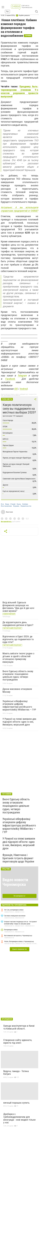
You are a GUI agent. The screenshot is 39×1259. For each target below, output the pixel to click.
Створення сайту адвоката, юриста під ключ (17, 1041)
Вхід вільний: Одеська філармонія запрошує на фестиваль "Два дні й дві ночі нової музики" (18, 606)
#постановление (6, 506)
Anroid (23, 388)
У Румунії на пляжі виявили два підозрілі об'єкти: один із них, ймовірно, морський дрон (19, 721)
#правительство (25, 506)
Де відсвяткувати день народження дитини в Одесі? (17, 624)
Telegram (22, 375)
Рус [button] (7, 11)
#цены (19, 504)
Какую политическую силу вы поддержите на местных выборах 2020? (19, 408)
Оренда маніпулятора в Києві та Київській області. (19, 1027)
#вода (7, 504)
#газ (2, 504)
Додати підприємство (19, 949)
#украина (16, 506)
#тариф (12, 504)
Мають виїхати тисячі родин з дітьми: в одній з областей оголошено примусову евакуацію (18, 657)
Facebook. (10, 378)
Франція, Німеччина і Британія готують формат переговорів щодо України (18, 858)
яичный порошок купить (16, 1102)
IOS (15, 388)
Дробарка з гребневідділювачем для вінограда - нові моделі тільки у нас (19, 1118)
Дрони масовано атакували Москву (17, 690)
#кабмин (25, 504)
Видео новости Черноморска (15, 882)
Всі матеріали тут (19, 896)
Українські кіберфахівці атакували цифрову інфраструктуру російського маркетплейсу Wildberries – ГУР (19, 705)
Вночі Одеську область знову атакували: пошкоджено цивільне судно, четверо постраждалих (17, 675)
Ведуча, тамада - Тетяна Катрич (16, 1072)
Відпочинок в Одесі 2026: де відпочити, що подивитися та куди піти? (18, 639)
